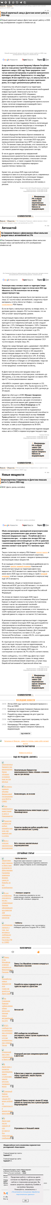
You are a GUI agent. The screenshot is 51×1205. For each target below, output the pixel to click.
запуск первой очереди (20, 566)
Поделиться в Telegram (21, 2)
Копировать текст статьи (25, 2)
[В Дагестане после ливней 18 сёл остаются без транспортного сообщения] (7, 1128)
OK (25, 1200)
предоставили (42, 552)
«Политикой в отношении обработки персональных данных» (25, 1193)
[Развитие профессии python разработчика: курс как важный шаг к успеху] (7, 828)
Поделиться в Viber (17, 2)
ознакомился (7, 304)
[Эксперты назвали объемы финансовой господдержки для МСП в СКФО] (7, 794)
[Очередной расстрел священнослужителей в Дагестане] (7, 1055)
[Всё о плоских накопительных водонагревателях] (7, 844)
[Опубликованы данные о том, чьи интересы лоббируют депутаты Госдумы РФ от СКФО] (7, 932)
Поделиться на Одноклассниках (9, 2)
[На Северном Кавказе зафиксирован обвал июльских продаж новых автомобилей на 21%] (7, 1009)
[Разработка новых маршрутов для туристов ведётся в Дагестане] (7, 985)
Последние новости (25, 700)
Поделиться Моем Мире (6, 2)
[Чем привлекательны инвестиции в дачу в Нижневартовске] (7, 811)
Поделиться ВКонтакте (2, 2)
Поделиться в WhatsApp (13, 2)
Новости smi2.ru (25, 753)
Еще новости (25, 733)
